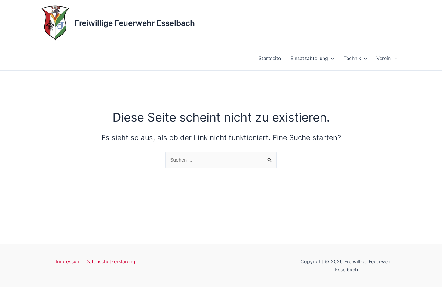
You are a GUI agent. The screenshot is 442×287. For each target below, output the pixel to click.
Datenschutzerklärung (110, 261)
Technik (352, 58)
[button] (331, 58)
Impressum (68, 261)
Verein (383, 58)
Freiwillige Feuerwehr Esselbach (135, 23)
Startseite (270, 58)
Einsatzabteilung (309, 58)
